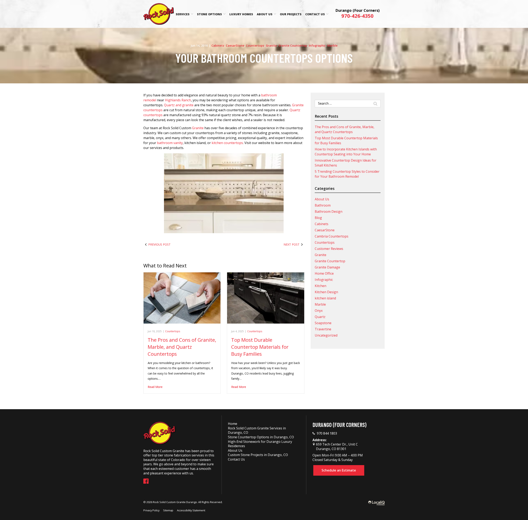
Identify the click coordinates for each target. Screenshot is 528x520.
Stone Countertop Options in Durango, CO (261, 437)
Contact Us (315, 14)
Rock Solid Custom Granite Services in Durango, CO (257, 430)
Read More (155, 387)
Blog (318, 217)
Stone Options (209, 14)
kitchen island (325, 298)
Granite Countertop (292, 45)
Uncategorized (326, 335)
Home (232, 423)
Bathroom (323, 205)
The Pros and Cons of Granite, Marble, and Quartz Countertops (182, 346)
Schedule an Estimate (339, 470)
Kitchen (320, 286)
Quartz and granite (178, 105)
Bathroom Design (328, 211)
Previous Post (159, 244)
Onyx (319, 310)
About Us (264, 14)
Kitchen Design (326, 292)
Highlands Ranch (178, 100)
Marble (332, 45)
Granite (271, 45)
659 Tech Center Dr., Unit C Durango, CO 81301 (336, 446)
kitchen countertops (227, 143)
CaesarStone (235, 45)
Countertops (255, 45)
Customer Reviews (329, 248)
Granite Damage (327, 267)
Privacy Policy (151, 510)
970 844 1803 (327, 433)
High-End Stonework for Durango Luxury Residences (260, 443)
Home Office (324, 273)
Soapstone (323, 323)
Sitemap (168, 510)
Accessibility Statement (191, 510)
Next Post (291, 244)
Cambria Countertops (331, 236)
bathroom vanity (170, 143)
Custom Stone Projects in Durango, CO (258, 455)
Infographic (317, 45)
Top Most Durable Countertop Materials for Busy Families (260, 346)
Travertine (323, 329)
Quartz (320, 316)
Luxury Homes (241, 14)
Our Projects (291, 14)
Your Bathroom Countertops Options (264, 58)
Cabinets (217, 45)
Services (183, 14)
